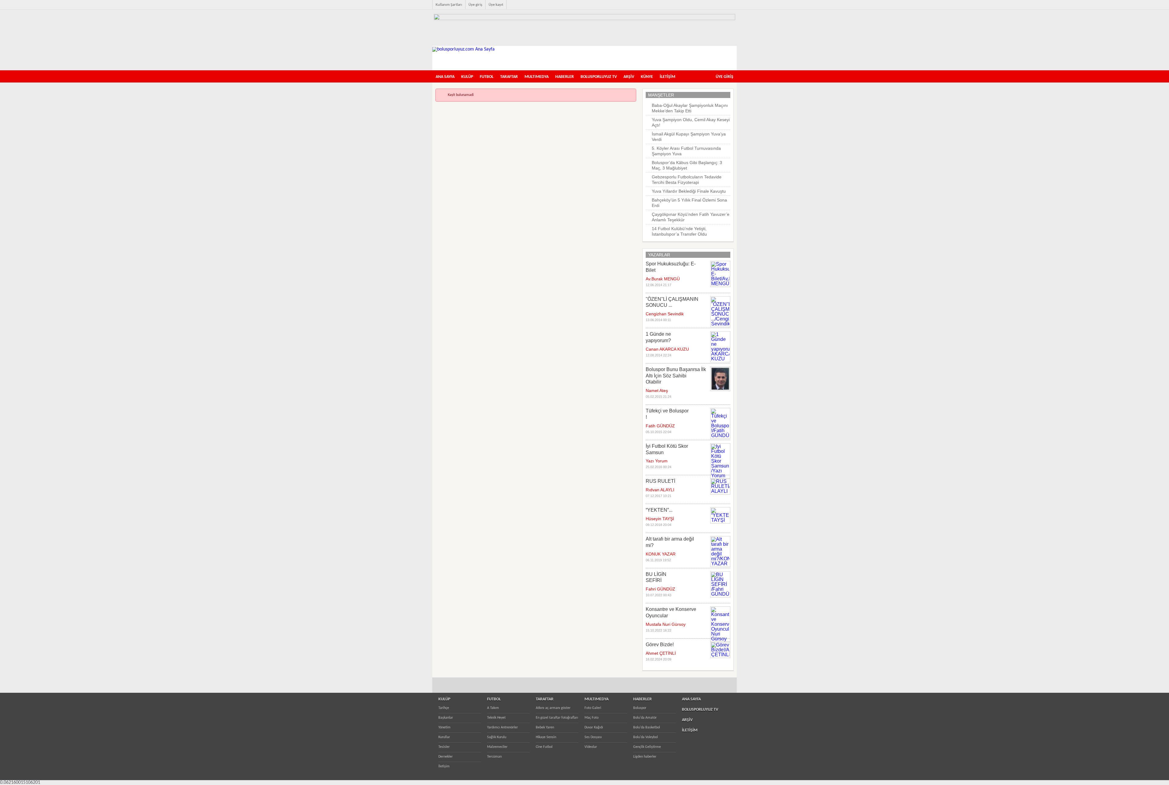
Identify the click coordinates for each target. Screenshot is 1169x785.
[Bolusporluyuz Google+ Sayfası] (735, 8)
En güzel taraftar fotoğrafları (557, 718)
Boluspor (639, 708)
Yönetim (444, 727)
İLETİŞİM (667, 77)
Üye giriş (475, 5)
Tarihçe (443, 708)
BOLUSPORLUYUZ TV (599, 77)
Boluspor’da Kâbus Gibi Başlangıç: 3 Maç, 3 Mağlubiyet (687, 165)
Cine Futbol (544, 747)
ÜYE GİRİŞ (724, 77)
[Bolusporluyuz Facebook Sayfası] (696, 8)
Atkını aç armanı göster (553, 708)
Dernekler (445, 757)
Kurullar (444, 737)
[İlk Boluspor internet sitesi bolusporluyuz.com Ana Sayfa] (463, 49)
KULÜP (467, 77)
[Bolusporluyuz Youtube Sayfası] (715, 8)
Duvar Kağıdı (593, 727)
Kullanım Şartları (449, 5)
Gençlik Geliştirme (647, 747)
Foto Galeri (592, 708)
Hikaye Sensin (546, 737)
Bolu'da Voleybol (645, 737)
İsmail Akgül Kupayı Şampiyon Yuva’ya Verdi (689, 136)
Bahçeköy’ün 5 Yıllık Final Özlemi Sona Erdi (689, 203)
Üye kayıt (496, 5)
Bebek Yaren (545, 727)
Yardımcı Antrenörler (502, 727)
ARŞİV (628, 77)
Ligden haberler (644, 757)
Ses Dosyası (593, 737)
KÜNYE (647, 77)
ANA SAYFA (445, 77)
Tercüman (494, 757)
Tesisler (444, 747)
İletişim (444, 766)
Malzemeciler (497, 747)
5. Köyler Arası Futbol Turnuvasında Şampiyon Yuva (686, 151)
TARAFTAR (509, 77)
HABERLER (564, 77)
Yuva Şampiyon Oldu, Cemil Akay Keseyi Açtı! (691, 122)
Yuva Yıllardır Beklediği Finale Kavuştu (689, 191)
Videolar (590, 747)
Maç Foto (591, 718)
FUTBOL (486, 77)
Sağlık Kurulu (496, 737)
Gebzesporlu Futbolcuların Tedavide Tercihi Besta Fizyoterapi (686, 179)
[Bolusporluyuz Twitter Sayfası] (706, 8)
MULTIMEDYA (537, 77)
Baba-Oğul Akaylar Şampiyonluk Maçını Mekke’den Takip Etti (690, 108)
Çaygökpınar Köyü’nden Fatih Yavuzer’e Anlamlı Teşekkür (690, 217)
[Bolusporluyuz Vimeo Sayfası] (725, 8)
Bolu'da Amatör (645, 718)
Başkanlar (445, 718)
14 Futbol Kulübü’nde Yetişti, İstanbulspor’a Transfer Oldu (679, 231)
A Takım (493, 708)
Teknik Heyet (496, 718)
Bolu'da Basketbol (646, 727)
